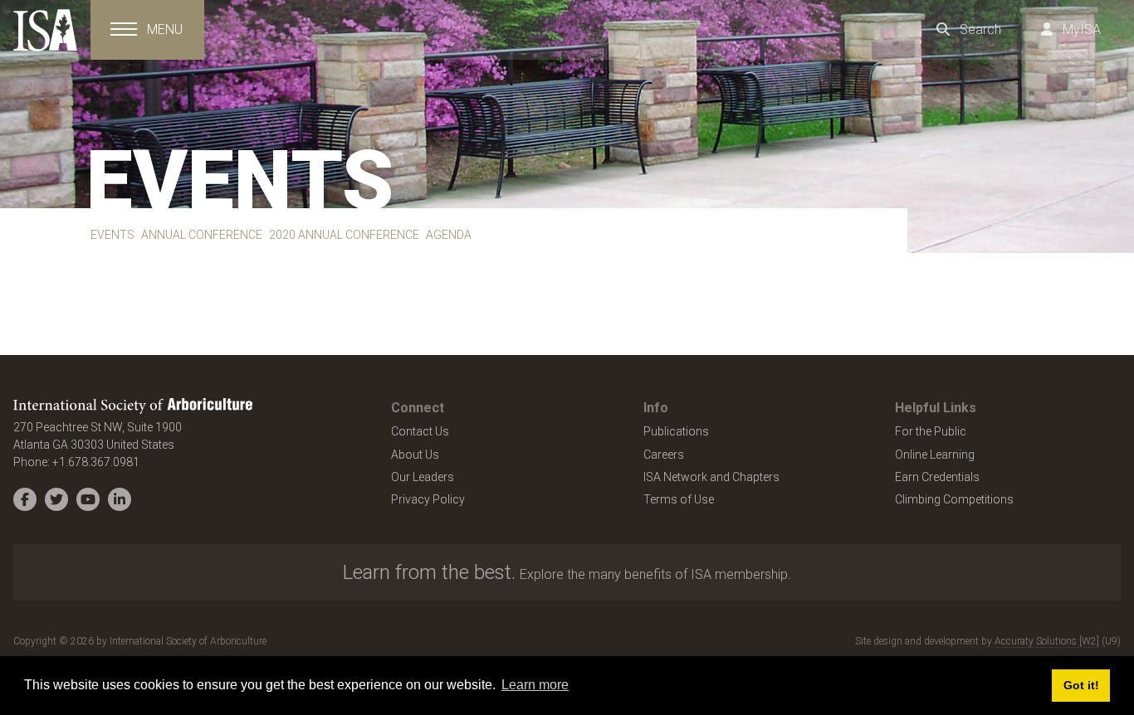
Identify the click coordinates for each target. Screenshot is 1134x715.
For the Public (930, 431)
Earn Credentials (937, 477)
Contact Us (420, 431)
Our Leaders (422, 477)
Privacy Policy (428, 499)
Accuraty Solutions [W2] (1047, 641)
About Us (415, 454)
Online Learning (935, 454)
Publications (676, 431)
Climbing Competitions (954, 499)
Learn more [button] (535, 685)
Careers (663, 454)
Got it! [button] (1081, 685)
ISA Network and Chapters (711, 477)
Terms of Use (678, 499)
